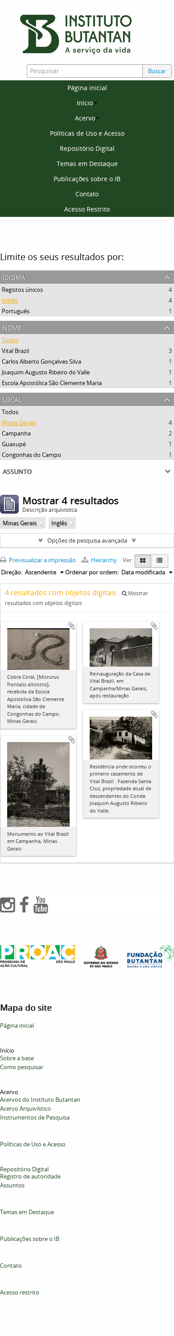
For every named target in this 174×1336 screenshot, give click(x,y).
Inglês (9, 300)
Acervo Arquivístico (25, 1108)
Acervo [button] (85, 118)
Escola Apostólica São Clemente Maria (52, 383)
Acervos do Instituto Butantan (40, 1099)
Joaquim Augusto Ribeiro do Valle (46, 372)
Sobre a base (17, 1058)
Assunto (17, 471)
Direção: (11, 572)
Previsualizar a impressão (42, 560)
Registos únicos (22, 290)
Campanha (16, 433)
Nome (12, 327)
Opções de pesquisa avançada (87, 540)
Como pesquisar (21, 1067)
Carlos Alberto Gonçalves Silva (41, 361)
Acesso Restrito (87, 209)
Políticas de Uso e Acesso (87, 133)
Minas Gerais (19, 423)
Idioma (14, 276)
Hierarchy (104, 560)
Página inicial (87, 87)
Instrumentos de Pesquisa (35, 1117)
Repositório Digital (87, 148)
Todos (10, 340)
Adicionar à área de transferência (71, 626)
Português (15, 311)
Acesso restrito (19, 1292)
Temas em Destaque (87, 163)
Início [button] (85, 103)
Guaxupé (14, 444)
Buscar (157, 71)
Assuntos (12, 1185)
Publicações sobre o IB (87, 178)
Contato (87, 194)
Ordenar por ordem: (92, 572)
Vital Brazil (15, 351)
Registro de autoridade (30, 1176)
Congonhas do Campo (31, 455)
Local (12, 399)
